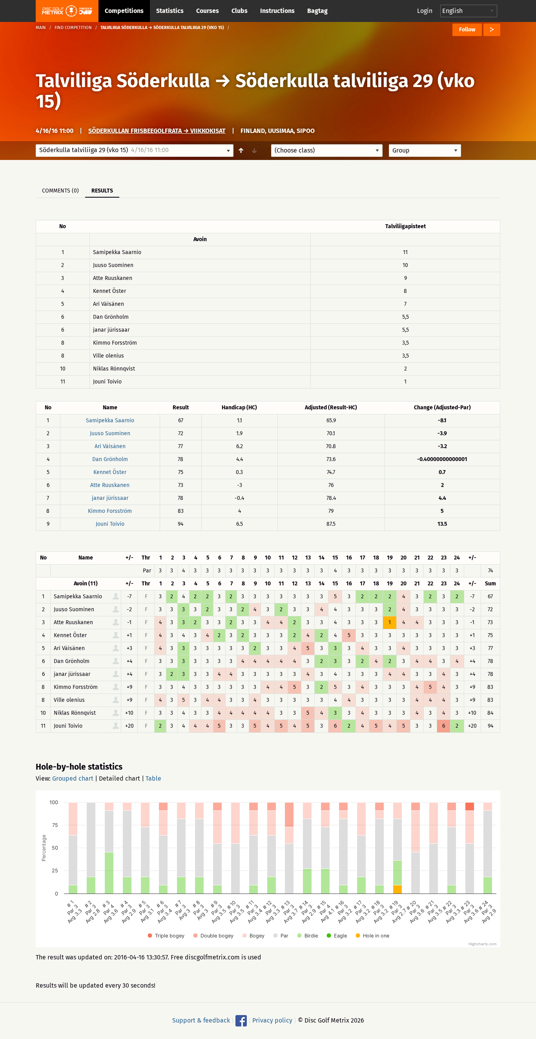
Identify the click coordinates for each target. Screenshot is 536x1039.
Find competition (73, 27)
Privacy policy (272, 1020)
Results (102, 190)
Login (424, 11)
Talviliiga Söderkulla (123, 80)
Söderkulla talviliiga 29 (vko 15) (255, 91)
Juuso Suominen (110, 433)
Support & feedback (201, 1020)
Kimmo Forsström (110, 511)
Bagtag (317, 11)
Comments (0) (60, 190)
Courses (207, 11)
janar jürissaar (110, 498)
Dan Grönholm (110, 459)
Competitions (124, 11)
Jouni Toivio (110, 524)
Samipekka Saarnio (110, 420)
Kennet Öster (109, 472)
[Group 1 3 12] (425, 150)
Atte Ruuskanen (109, 485)
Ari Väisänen (110, 446)
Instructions (277, 11)
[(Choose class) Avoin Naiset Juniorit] (327, 150)
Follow (467, 29)
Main (41, 27)
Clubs (240, 11)
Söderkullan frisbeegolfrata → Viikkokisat (157, 130)
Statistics (170, 11)
